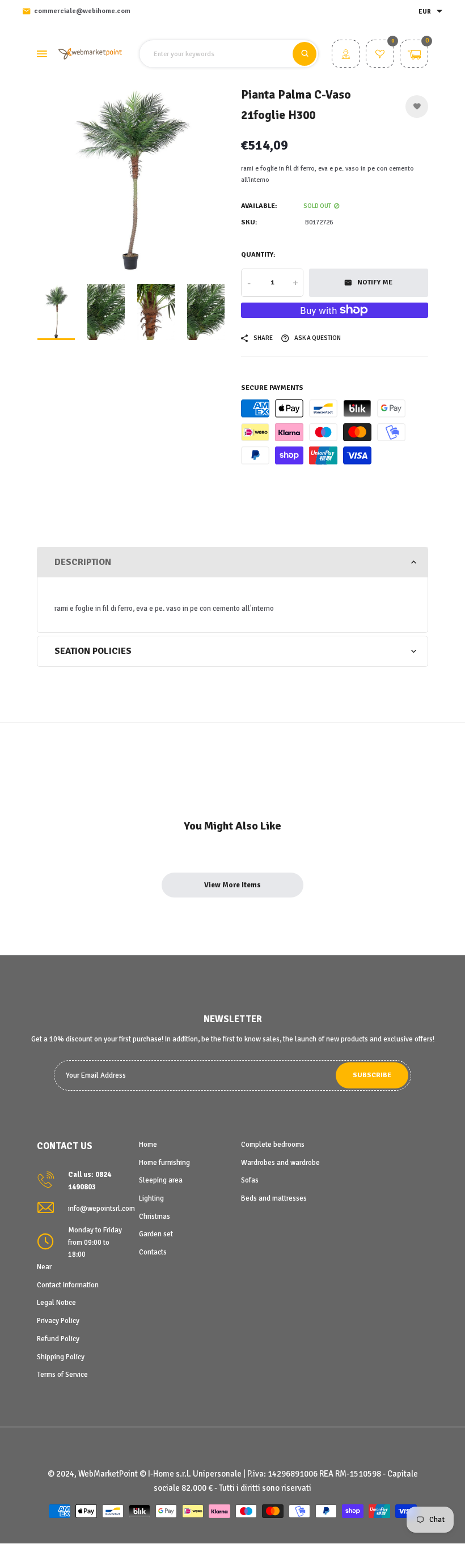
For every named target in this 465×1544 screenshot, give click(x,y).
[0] (380, 55)
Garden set (156, 1234)
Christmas (154, 1216)
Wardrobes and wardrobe (280, 1162)
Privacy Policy (58, 1320)
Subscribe (372, 1075)
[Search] (304, 54)
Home (148, 1144)
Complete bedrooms (273, 1144)
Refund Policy (58, 1338)
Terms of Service (62, 1374)
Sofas (250, 1180)
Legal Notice (56, 1302)
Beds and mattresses (274, 1198)
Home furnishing (164, 1162)
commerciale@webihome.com (82, 11)
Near (44, 1266)
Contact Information (68, 1285)
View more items (232, 885)
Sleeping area (161, 1180)
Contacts (153, 1252)
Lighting (151, 1198)
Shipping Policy (60, 1357)
